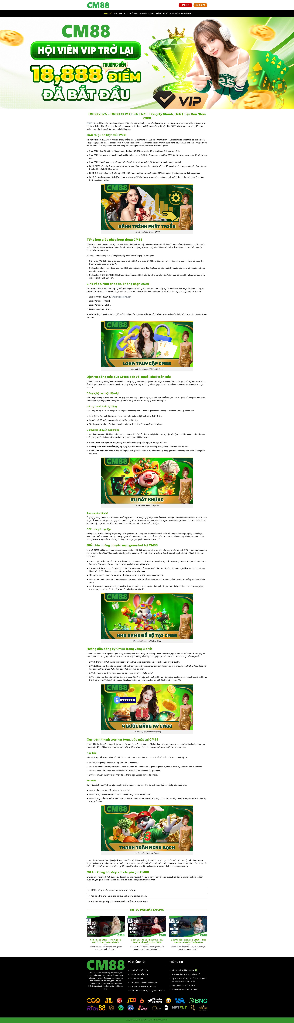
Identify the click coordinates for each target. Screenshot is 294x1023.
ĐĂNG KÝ (185, 5)
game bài (143, 13)
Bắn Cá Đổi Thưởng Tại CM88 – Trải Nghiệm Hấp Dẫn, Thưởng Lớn (188, 941)
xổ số (165, 13)
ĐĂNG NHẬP (200, 5)
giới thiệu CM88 (121, 13)
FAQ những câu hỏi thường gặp (143, 982)
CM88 (89, 123)
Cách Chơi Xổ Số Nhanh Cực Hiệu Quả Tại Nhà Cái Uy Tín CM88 (147, 941)
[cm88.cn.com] (98, 5)
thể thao (133, 13)
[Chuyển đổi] (89, 890)
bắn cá (151, 13)
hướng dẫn (175, 13)
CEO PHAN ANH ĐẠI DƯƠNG (143, 986)
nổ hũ (158, 13)
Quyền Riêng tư (137, 978)
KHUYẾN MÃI (186, 13)
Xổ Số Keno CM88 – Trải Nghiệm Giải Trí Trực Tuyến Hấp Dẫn (105, 941)
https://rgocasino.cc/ (121, 297)
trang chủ (107, 13)
